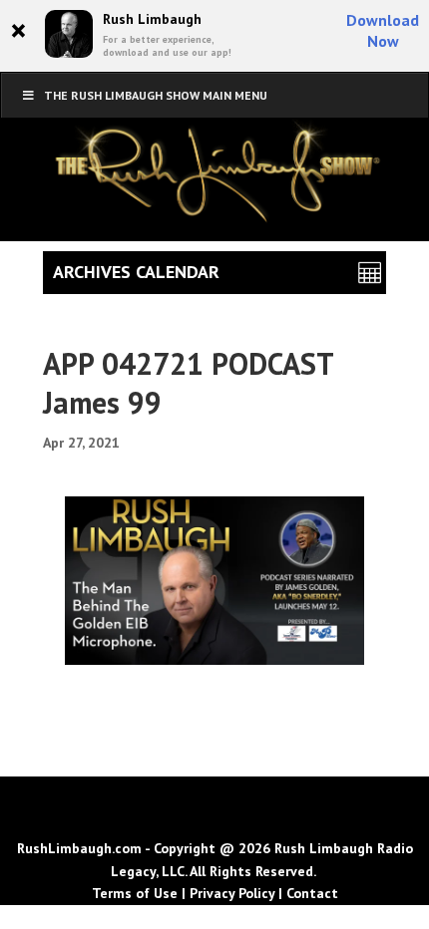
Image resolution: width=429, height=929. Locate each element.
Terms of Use (135, 893)
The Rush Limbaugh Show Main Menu (155, 95)
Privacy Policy (232, 893)
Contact (312, 893)
